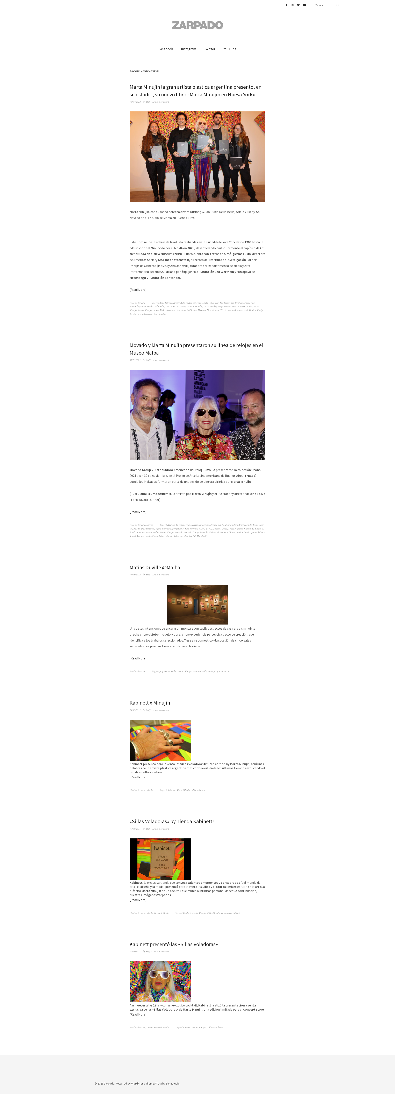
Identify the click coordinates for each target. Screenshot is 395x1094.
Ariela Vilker (208, 302)
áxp (217, 302)
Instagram (292, 5)
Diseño (149, 524)
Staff (148, 101)
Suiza (176, 536)
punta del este (258, 532)
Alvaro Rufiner (180, 302)
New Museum (199, 310)
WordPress (138, 1083)
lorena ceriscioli (144, 532)
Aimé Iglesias (166, 302)
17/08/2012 (135, 574)
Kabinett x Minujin (150, 702)
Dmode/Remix (147, 528)
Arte (143, 302)
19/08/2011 (135, 828)
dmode (137, 528)
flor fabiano (178, 528)
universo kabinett (232, 912)
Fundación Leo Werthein (231, 302)
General (158, 912)
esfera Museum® (163, 528)
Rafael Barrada (137, 536)
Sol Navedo (147, 313)
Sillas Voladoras (215, 912)
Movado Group (191, 532)
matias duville (200, 671)
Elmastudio (173, 1083)
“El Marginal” (200, 536)
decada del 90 (217, 524)
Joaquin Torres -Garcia (240, 528)
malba (156, 532)
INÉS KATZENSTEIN (176, 306)
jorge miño (165, 671)
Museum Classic (227, 532)
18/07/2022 (135, 101)
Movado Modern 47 (209, 532)
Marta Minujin (167, 532)
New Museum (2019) (217, 310)
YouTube (304, 5)
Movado (179, 532)
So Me (169, 536)
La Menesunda (245, 306)
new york (232, 310)
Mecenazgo (170, 310)
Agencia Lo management (179, 524)
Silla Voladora (199, 789)
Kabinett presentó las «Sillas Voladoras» (174, 944)
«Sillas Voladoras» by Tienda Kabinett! (172, 821)
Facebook (286, 5)
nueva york (242, 310)
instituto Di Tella (194, 306)
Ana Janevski (194, 302)
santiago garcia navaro (219, 671)
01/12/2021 (135, 359)
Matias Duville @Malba (155, 567)
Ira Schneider (210, 306)
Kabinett (171, 789)
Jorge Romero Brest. (227, 306)
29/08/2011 (135, 710)
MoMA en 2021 (184, 310)
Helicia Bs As (205, 528)
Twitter (298, 5)
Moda (166, 912)
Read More (138, 290)
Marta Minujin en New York (151, 310)
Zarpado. (109, 1083)
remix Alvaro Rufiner (155, 536)
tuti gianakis (160, 313)
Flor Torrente (191, 528)
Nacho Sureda (243, 532)
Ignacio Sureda (220, 528)
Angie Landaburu (200, 524)
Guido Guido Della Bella (152, 306)
